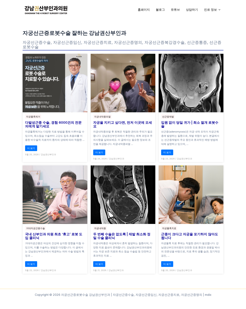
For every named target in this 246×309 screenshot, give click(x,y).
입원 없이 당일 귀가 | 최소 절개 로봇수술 (189, 124)
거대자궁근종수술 (35, 228)
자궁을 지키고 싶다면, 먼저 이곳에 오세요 (122, 124)
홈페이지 (144, 9)
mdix (208, 294)
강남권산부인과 (48, 154)
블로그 (160, 9)
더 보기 (31, 148)
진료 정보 (210, 9)
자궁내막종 (100, 228)
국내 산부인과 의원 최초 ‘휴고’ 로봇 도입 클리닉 (53, 236)
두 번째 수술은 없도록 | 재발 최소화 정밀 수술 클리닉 (121, 236)
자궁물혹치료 (169, 228)
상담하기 (192, 9)
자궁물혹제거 (33, 116)
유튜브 (175, 9)
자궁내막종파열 (102, 116)
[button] (218, 9)
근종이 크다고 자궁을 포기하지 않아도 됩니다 (189, 236)
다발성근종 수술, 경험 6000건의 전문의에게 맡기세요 (53, 124)
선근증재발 (168, 116)
